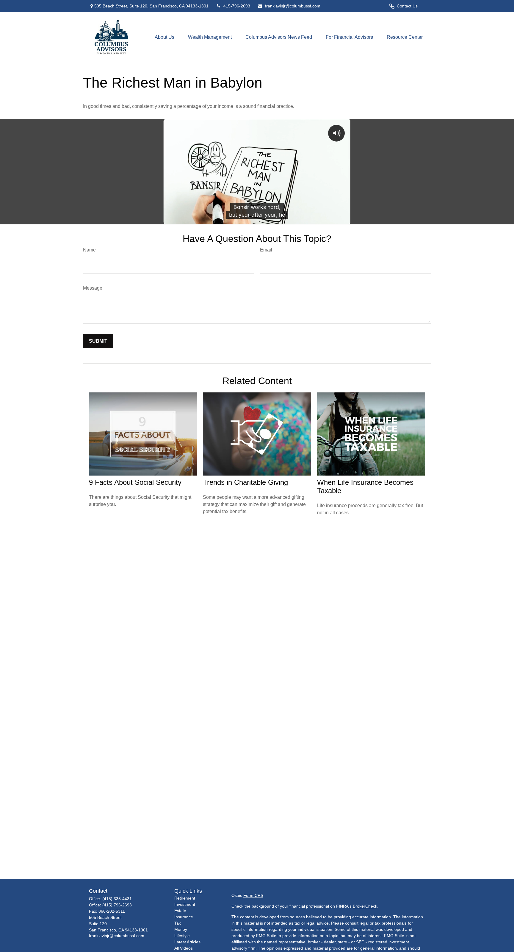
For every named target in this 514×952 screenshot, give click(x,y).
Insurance (183, 916)
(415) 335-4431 (117, 898)
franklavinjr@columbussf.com (292, 6)
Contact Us (407, 6)
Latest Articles (187, 941)
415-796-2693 (236, 6)
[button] (164, 37)
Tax (177, 923)
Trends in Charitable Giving (245, 482)
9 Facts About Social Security (135, 482)
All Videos (183, 948)
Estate (180, 910)
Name (89, 249)
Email (266, 249)
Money (180, 929)
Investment (184, 904)
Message (92, 288)
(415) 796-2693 (117, 905)
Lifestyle (182, 935)
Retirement (184, 898)
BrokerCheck (365, 906)
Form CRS (253, 895)
